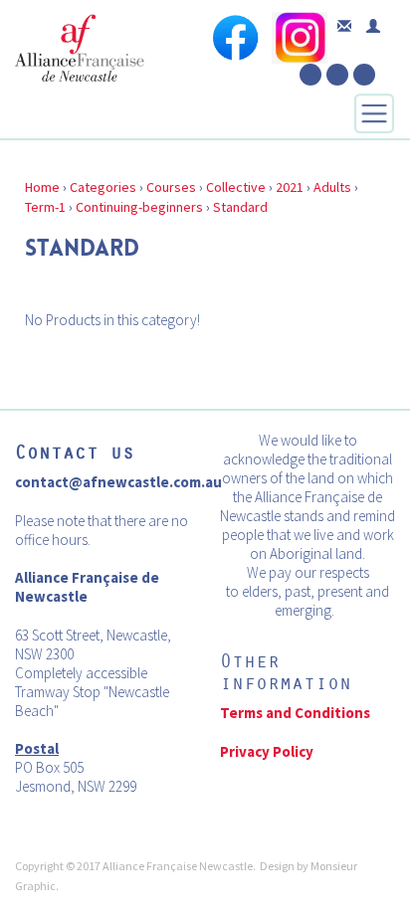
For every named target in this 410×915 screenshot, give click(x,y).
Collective (236, 187)
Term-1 (45, 207)
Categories (103, 187)
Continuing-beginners (139, 207)
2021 (290, 187)
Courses (171, 187)
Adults (332, 187)
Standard (240, 207)
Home (42, 187)
